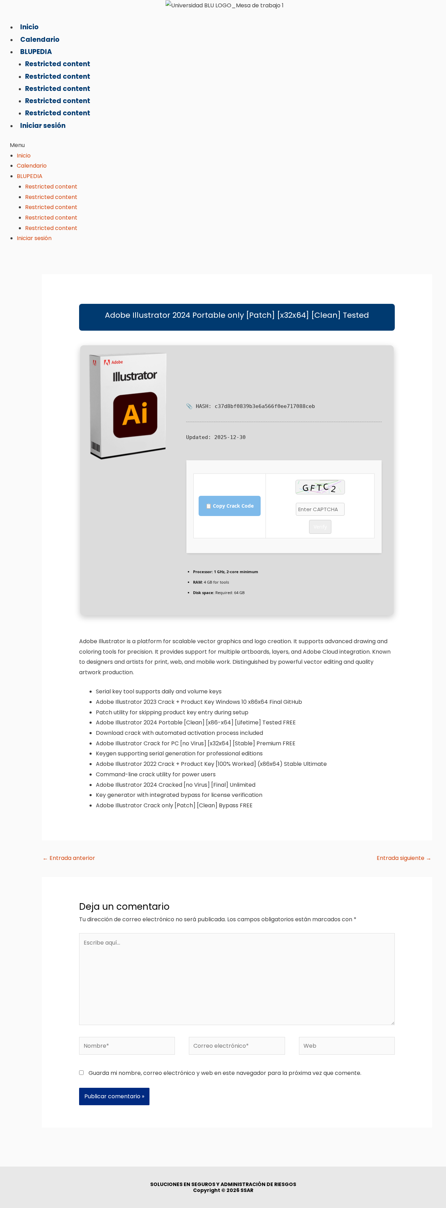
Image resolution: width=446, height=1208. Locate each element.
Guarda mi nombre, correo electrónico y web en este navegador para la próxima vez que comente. (225, 1073)
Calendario (40, 39)
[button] (78, 145)
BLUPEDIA (36, 51)
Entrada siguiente (404, 858)
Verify (320, 526)
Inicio (29, 27)
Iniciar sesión (43, 125)
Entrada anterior (69, 858)
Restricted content (57, 64)
